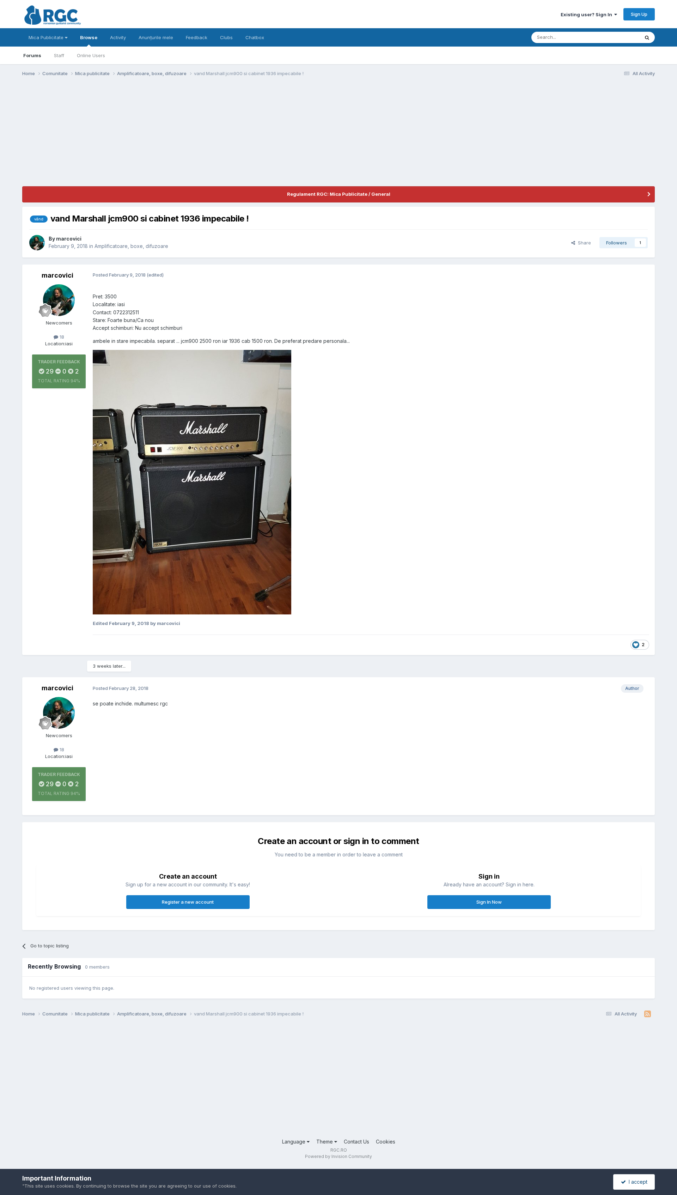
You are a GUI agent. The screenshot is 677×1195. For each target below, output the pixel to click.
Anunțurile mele (156, 37)
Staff (59, 55)
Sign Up (639, 14)
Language (294, 1142)
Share (583, 242)
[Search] (647, 37)
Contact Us (356, 1142)
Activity (118, 37)
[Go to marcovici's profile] (37, 242)
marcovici (68, 239)
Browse (88, 37)
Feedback (196, 37)
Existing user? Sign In (587, 14)
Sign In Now (489, 902)
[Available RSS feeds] (647, 1014)
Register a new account (188, 902)
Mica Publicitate (47, 37)
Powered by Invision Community (338, 1156)
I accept (636, 1182)
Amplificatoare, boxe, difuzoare (131, 246)
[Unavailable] (192, 482)
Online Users (91, 55)
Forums (32, 55)
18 (61, 337)
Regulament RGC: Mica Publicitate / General (338, 194)
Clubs (226, 37)
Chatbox (254, 37)
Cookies (385, 1142)
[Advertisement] (150, 136)
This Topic (619, 37)
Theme (325, 1142)
